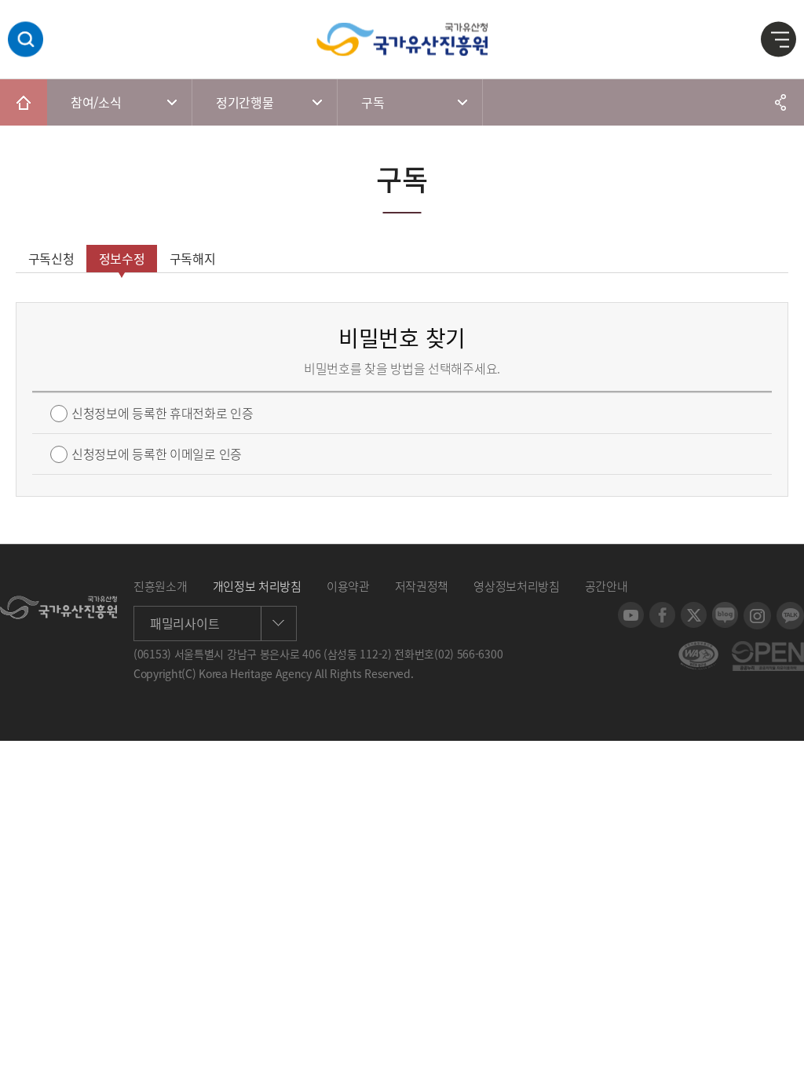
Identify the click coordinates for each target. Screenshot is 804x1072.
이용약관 (348, 586)
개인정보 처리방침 (257, 586)
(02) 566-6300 (468, 654)
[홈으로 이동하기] (23, 102)
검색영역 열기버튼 (25, 39)
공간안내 (606, 586)
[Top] (780, 1048)
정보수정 (122, 258)
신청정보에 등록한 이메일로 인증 (156, 454)
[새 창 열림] (631, 609)
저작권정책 (422, 586)
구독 (372, 102)
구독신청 (51, 258)
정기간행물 (245, 102)
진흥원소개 (160, 586)
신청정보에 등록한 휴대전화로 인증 (162, 413)
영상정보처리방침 (516, 586)
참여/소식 (96, 102)
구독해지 (193, 258)
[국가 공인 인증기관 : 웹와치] (698, 649)
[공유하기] (780, 102)
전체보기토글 (779, 40)
